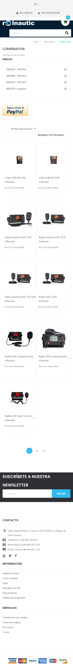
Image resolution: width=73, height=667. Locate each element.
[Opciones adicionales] (15, 110)
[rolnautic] (36, 23)
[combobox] (40, 33)
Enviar (61, 493)
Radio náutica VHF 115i (18, 237)
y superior (36, 88)
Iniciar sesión (50, 12)
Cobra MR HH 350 (15, 177)
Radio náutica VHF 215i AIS (20, 296)
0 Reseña (10, 181)
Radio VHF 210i (48, 296)
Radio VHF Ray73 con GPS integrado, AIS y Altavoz (34, 415)
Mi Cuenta (26, 12)
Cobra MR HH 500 (49, 177)
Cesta (6, 632)
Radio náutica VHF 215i (52, 237)
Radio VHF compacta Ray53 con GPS (25, 356)
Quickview (19, 159)
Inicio (36, 41)
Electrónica (49, 41)
